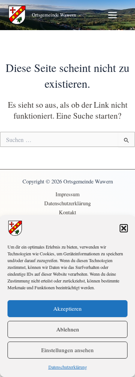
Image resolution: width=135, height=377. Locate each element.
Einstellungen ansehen (67, 350)
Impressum (68, 194)
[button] (124, 228)
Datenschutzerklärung (67, 367)
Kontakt (67, 212)
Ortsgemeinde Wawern (54, 15)
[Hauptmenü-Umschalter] (112, 15)
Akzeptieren (67, 308)
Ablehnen (67, 329)
